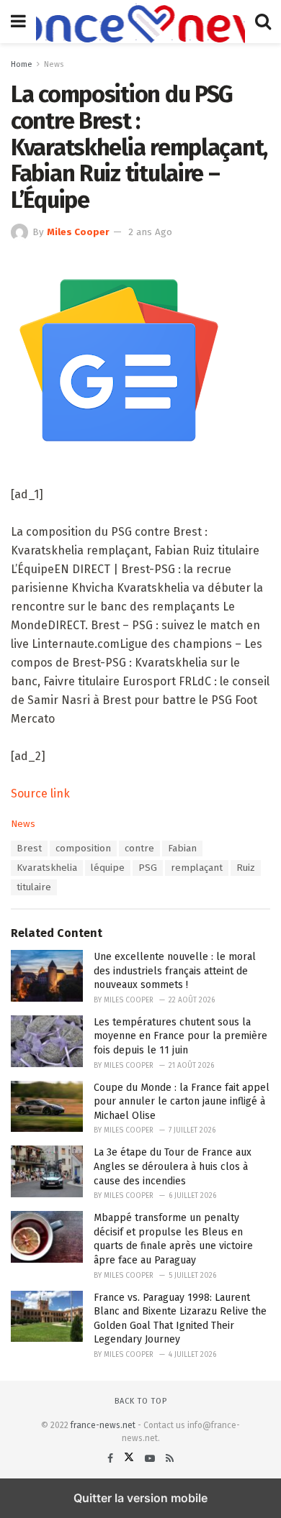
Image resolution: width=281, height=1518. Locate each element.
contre (139, 848)
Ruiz (245, 868)
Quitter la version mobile (140, 1498)
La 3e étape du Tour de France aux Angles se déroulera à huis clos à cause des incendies (172, 1166)
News (53, 64)
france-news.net (103, 1425)
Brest (29, 848)
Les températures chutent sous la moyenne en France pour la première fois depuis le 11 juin (180, 1036)
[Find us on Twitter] (130, 1459)
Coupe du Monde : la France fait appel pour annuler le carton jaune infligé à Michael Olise (181, 1102)
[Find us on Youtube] (151, 1459)
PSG (147, 868)
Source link (40, 793)
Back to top (141, 1401)
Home (21, 64)
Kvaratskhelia (47, 868)
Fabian (182, 848)
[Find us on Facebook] (111, 1459)
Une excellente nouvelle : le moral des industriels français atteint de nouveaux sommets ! (175, 971)
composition (83, 848)
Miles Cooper (78, 232)
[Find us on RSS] (170, 1459)
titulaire (34, 887)
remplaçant (197, 868)
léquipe (108, 868)
